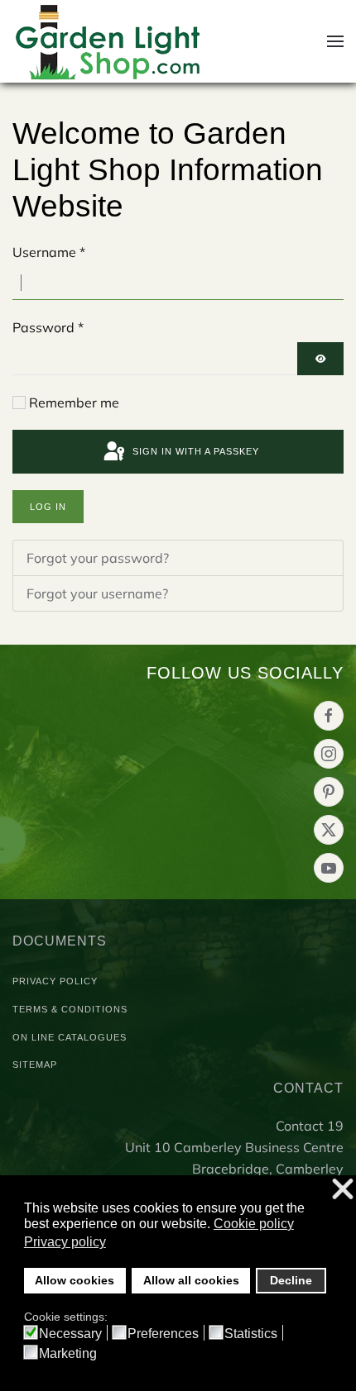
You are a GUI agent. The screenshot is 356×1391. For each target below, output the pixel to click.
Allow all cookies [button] (191, 1280)
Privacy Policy (55, 981)
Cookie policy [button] (254, 1224)
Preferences (163, 1334)
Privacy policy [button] (65, 1242)
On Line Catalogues (69, 1037)
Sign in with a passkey (194, 451)
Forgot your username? (97, 593)
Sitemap (34, 1064)
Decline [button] (291, 1280)
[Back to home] (108, 41)
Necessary (70, 1334)
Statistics (250, 1334)
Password (48, 327)
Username (48, 252)
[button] (335, 41)
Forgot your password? (97, 558)
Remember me (74, 402)
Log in (48, 507)
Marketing (68, 1353)
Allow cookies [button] (74, 1280)
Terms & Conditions (69, 1009)
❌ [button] (342, 1190)
